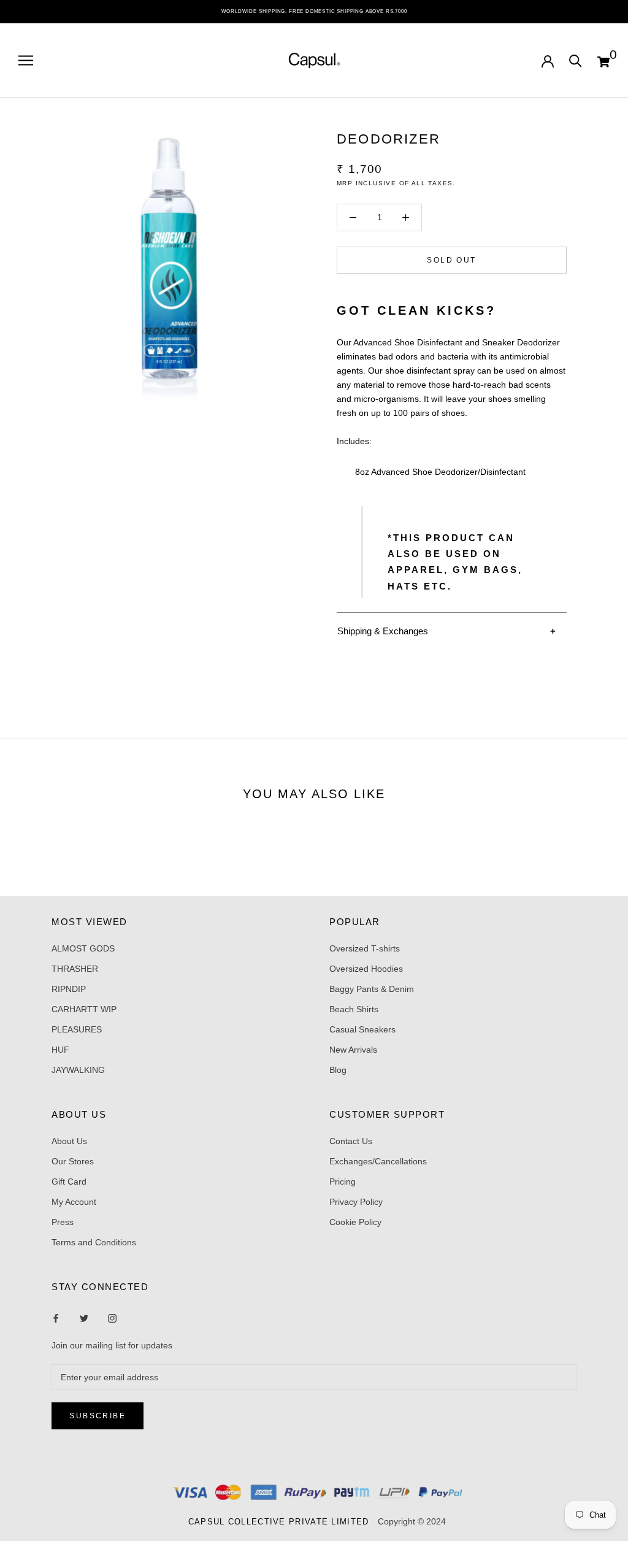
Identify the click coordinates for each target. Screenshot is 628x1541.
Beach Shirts (353, 1009)
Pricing (342, 1181)
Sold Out (451, 260)
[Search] (575, 59)
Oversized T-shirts (364, 948)
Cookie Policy (355, 1222)
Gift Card (69, 1181)
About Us (69, 1141)
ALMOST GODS (83, 948)
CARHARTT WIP (84, 1009)
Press (63, 1222)
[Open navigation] (25, 60)
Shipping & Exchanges (382, 631)
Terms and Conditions (94, 1242)
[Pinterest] (112, 1317)
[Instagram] (84, 1317)
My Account (74, 1202)
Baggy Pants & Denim (371, 989)
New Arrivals (353, 1050)
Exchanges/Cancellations (378, 1161)
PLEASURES (77, 1029)
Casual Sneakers (362, 1029)
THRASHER (75, 969)
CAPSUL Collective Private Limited (282, 1521)
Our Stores (73, 1161)
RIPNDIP (69, 989)
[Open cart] (603, 60)
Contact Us (350, 1141)
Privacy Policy (356, 1202)
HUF (60, 1050)
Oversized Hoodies (366, 969)
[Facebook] (56, 1317)
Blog (338, 1070)
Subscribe (97, 1416)
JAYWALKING (78, 1070)
